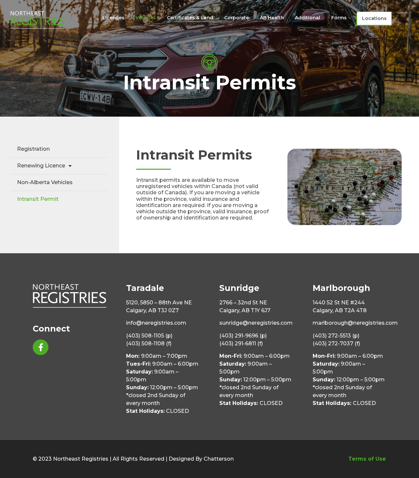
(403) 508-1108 (145, 343)
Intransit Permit (38, 199)
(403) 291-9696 (238, 336)
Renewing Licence (41, 166)
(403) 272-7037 (333, 343)
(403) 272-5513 (332, 336)
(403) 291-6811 (237, 343)
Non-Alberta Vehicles (45, 182)
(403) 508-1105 (145, 336)
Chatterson (219, 459)
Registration (33, 149)
